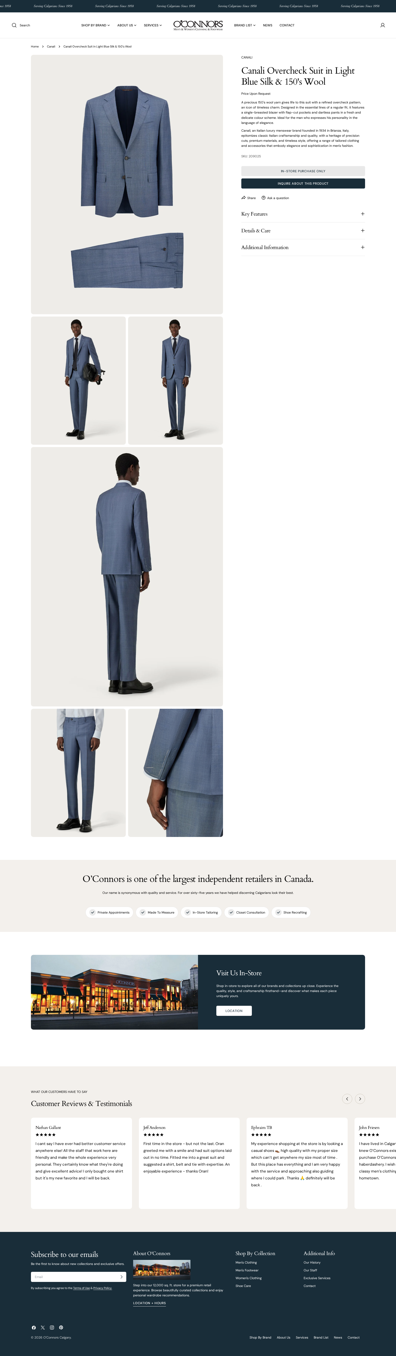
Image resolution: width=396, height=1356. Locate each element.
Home (35, 46)
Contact (310, 1286)
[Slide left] (347, 1099)
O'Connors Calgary (57, 1337)
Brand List (321, 1337)
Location (234, 1011)
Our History (312, 1262)
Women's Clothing (249, 1278)
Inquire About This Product (303, 183)
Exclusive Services (317, 1278)
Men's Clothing (246, 1262)
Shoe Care (243, 1286)
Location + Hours (149, 1303)
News (338, 1337)
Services (302, 1337)
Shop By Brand (260, 1337)
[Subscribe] (121, 1277)
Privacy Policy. (102, 1288)
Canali (51, 46)
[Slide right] (360, 1099)
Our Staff (310, 1270)
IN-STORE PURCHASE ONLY (303, 171)
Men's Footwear (247, 1270)
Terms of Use (81, 1288)
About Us (283, 1337)
